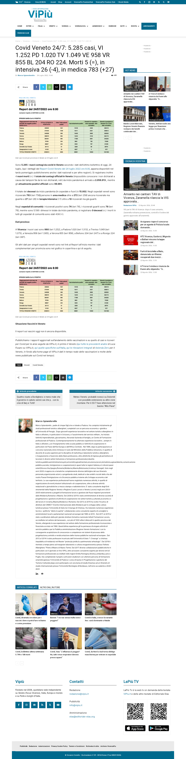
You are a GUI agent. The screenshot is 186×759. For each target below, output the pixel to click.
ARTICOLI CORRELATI (27, 587)
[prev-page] (17, 663)
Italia (40, 26)
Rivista (134, 26)
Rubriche (112, 26)
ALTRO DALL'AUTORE (50, 587)
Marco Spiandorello (26, 75)
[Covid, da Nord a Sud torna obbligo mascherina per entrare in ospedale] (101, 638)
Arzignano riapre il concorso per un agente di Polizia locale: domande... (155, 224)
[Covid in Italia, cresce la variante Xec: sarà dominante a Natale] (101, 604)
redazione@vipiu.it (79, 693)
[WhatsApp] (50, 87)
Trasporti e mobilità (131, 90)
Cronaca (35, 41)
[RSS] (159, 2)
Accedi (53, 2)
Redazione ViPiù (130, 205)
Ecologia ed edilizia (156, 120)
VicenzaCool (80, 26)
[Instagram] (149, 2)
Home (19, 26)
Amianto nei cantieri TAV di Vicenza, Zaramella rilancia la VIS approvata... (146, 197)
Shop (60, 2)
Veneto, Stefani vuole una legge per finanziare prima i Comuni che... (159, 126)
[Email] (56, 87)
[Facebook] (144, 2)
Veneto (52, 26)
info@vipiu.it (75, 705)
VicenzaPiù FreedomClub (83, 2)
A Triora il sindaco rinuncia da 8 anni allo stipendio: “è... (158, 96)
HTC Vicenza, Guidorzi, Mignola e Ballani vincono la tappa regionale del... (155, 239)
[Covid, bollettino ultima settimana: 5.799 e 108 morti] (31, 638)
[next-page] (22, 663)
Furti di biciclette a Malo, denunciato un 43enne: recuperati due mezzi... (151, 254)
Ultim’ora (19, 614)
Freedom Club (23, 33)
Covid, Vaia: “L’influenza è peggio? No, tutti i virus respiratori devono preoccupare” (65, 655)
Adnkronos (97, 26)
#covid (26, 365)
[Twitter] (163, 2)
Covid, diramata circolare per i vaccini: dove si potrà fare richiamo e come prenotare (30, 621)
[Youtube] (168, 2)
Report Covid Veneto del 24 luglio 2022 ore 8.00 (65, 168)
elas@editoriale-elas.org (82, 716)
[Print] (63, 87)
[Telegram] (70, 87)
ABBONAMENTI (149, 26)
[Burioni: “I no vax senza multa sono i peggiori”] (66, 604)
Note (122, 26)
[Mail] (154, 2)
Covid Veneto (38, 365)
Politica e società (130, 120)
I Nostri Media (123, 2)
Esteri (28, 26)
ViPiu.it (127, 693)
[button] (140, 2)
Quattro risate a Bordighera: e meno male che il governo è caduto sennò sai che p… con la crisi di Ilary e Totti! (38, 400)
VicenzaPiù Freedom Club (105, 2)
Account (68, 2)
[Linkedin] (38, 574)
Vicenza (65, 26)
